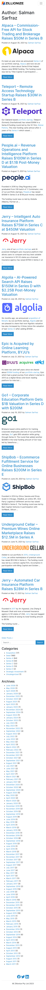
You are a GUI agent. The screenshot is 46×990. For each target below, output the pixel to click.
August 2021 (11, 763)
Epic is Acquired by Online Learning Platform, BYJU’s (18, 347)
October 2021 (12, 758)
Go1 (11, 434)
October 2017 (12, 859)
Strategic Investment (15, 671)
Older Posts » (7, 638)
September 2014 (13, 934)
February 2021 (12, 779)
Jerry (4, 249)
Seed (8, 655)
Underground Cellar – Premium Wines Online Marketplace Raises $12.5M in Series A (21, 530)
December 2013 (13, 945)
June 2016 (10, 894)
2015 (26, 555)
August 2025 (11, 701)
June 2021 (10, 768)
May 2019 (10, 822)
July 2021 (10, 766)
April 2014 (10, 940)
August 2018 (11, 843)
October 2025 (12, 699)
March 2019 (11, 827)
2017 (14, 609)
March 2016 (11, 900)
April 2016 (10, 897)
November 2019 (13, 809)
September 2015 (13, 910)
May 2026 (10, 688)
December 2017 (12, 854)
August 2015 (11, 913)
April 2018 (10, 849)
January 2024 (12, 718)
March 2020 (11, 801)
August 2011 (11, 961)
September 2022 (13, 731)
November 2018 (13, 835)
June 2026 (10, 685)
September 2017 (13, 862)
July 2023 (10, 723)
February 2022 (12, 750)
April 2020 (10, 798)
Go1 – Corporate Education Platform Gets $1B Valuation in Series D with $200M (23, 401)
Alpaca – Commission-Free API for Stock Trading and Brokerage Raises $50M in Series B (22, 31)
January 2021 (12, 782)
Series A (37, 61)
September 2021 (13, 760)
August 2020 (11, 793)
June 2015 (10, 916)
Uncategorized (12, 674)
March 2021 (11, 776)
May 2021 (10, 771)
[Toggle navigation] (41, 3)
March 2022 (11, 747)
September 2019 (13, 814)
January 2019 (12, 830)
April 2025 (10, 704)
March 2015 (11, 921)
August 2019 (11, 817)
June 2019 (10, 819)
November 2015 (13, 905)
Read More (7, 77)
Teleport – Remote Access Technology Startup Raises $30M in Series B (22, 93)
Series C (11, 329)
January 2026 (12, 693)
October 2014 (12, 932)
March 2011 (11, 964)
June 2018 (10, 846)
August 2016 (11, 889)
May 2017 (10, 873)
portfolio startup (25, 120)
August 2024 (11, 715)
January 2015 (12, 926)
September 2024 (13, 712)
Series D (9, 666)
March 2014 (11, 942)
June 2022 (10, 739)
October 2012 (12, 953)
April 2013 (10, 950)
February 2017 (12, 881)
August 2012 (11, 959)
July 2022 (10, 736)
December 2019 (13, 806)
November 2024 (13, 709)
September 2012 (13, 956)
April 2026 (10, 691)
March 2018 (11, 851)
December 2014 (13, 929)
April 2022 (10, 744)
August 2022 (11, 734)
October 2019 (12, 811)
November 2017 (13, 857)
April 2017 (10, 876)
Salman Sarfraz (34, 43)
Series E (9, 669)
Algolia (33, 321)
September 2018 (13, 841)
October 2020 (12, 787)
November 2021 (13, 755)
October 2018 (12, 838)
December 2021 (13, 752)
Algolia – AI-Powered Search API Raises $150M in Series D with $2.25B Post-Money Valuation (21, 286)
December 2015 (13, 902)
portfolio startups (23, 249)
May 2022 (10, 742)
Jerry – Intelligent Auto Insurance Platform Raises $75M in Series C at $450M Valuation (22, 223)
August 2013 (11, 948)
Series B (9, 661)
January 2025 (12, 707)
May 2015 (10, 918)
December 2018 (13, 833)
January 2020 (12, 803)
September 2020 (13, 790)
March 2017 (11, 878)
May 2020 (10, 795)
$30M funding (13, 372)
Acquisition (11, 653)
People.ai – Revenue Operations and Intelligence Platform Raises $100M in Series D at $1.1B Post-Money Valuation (21, 156)
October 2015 (12, 908)
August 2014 (11, 937)
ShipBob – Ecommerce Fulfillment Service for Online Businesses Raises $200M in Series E (22, 466)
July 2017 (10, 867)
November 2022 (13, 728)
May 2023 (10, 726)
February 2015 (12, 924)
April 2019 (10, 825)
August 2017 (11, 865)
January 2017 (11, 884)
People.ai (27, 192)
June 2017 (10, 870)
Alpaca (23, 64)
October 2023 (12, 720)
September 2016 (13, 886)
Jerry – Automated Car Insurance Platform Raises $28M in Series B (22, 584)
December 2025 (13, 696)
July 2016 (10, 892)
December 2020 (13, 784)
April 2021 (10, 774)
